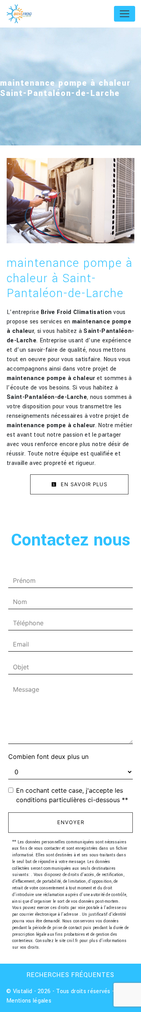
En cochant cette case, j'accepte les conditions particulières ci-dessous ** (72, 795)
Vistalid (23, 991)
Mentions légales (28, 1001)
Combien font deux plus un (48, 756)
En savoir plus (83, 484)
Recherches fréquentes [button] (70, 974)
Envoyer (70, 822)
